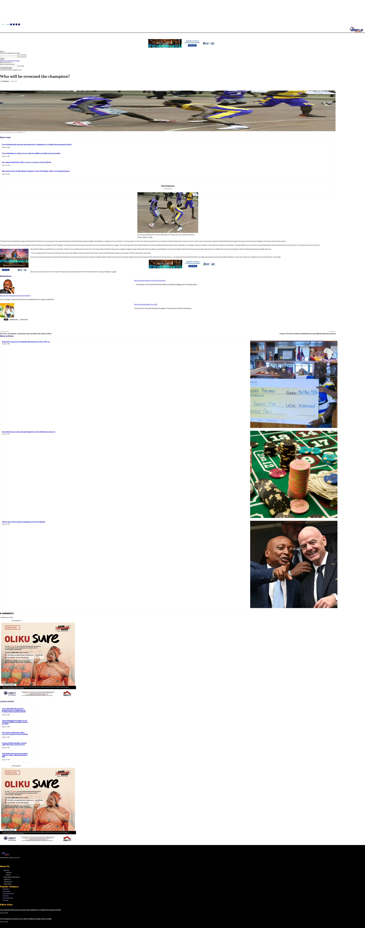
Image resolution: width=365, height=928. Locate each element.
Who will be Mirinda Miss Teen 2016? (146, 304)
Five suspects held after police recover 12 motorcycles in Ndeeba (26, 162)
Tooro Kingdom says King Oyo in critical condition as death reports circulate (31, 153)
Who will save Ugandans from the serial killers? (15, 295)
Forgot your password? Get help (9, 60)
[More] (332, 86)
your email (21, 66)
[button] (90, 35)
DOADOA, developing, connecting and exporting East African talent (25, 333)
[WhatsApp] (325, 86)
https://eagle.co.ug (167, 188)
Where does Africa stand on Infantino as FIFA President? (23, 522)
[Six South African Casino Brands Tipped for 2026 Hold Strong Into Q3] (293, 474)
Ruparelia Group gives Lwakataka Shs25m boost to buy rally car (26, 342)
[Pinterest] (318, 86)
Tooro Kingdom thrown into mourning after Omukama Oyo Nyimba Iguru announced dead (36, 144)
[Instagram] (14, 24)
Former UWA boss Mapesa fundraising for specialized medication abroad (308, 333)
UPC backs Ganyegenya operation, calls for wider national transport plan (15, 755)
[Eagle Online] (356, 29)
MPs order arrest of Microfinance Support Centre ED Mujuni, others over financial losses (36, 171)
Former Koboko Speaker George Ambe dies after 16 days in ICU (14, 744)
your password (22, 57)
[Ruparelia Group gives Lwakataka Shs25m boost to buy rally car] (293, 384)
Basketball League (13, 319)
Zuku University (24, 319)
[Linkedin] (16, 24)
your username (22, 55)
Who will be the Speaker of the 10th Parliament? (150, 280)
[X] (19, 24)
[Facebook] (11, 24)
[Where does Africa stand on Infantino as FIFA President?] (293, 564)
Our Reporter (5, 81)
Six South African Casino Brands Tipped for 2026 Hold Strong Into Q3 (28, 432)
